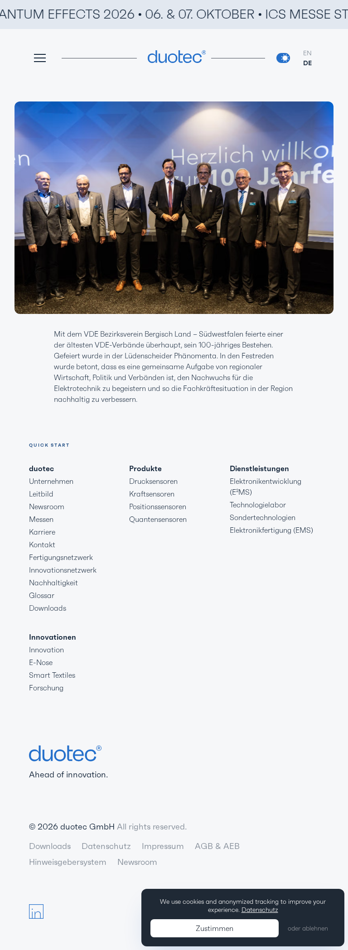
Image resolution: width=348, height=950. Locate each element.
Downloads (47, 607)
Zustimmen (214, 928)
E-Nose (41, 662)
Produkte (145, 468)
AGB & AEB (217, 846)
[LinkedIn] (36, 911)
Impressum (163, 846)
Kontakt (42, 544)
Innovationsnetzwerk (63, 569)
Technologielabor (258, 504)
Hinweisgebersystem (67, 862)
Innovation (46, 649)
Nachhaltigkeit (53, 582)
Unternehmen (51, 481)
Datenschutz (106, 846)
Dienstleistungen (259, 468)
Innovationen (52, 636)
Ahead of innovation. (68, 774)
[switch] (283, 58)
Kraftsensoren (151, 493)
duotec (41, 468)
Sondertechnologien (262, 517)
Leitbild (41, 493)
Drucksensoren (153, 481)
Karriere (42, 531)
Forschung (46, 687)
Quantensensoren (158, 519)
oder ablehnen (308, 928)
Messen (41, 519)
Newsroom (46, 506)
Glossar (41, 595)
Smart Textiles (52, 675)
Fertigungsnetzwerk (61, 557)
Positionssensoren (157, 506)
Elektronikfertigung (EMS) (271, 530)
